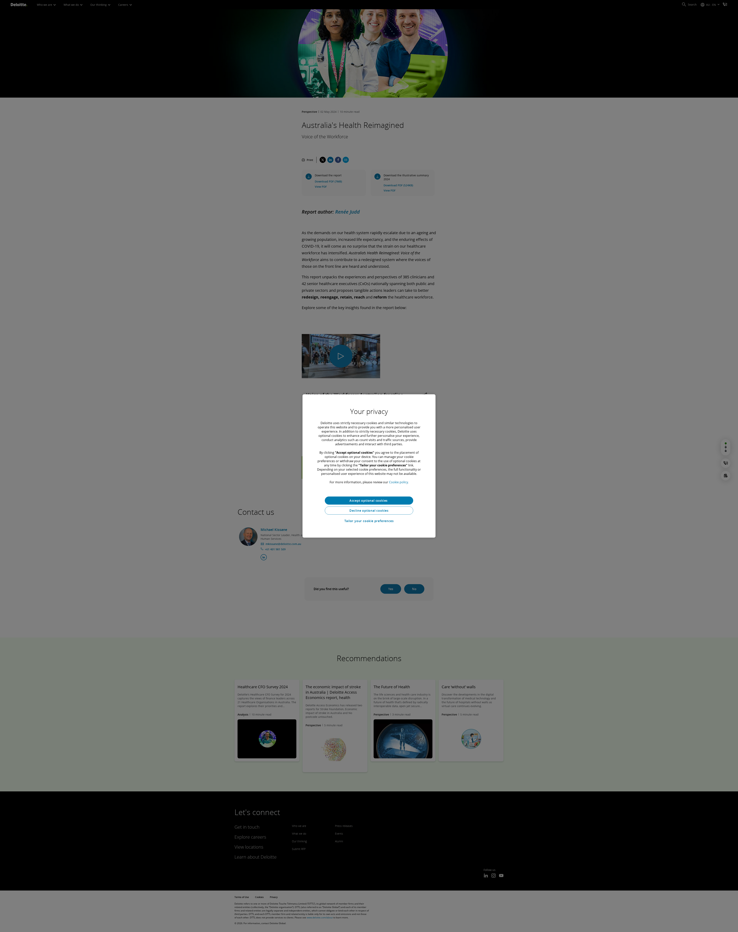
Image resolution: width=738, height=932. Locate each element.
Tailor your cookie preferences (369, 521)
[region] (369, 466)
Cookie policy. (399, 482)
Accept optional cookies (369, 500)
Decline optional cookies (369, 510)
